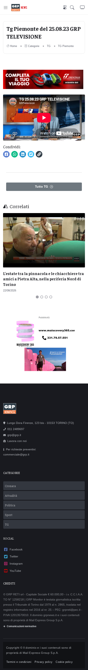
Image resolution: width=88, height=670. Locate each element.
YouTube (15, 570)
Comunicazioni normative (21, 626)
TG (49, 46)
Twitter (14, 556)
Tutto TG (41, 186)
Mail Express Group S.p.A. (41, 652)
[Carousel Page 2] (41, 297)
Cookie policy (64, 661)
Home (13, 46)
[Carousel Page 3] (46, 297)
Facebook (16, 549)
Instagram (16, 563)
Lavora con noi (17, 441)
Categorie (33, 46)
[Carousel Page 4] (50, 297)
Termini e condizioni (18, 661)
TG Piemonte (66, 46)
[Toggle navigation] (5, 7)
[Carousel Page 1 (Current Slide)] (37, 297)
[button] (75, 7)
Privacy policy (43, 661)
